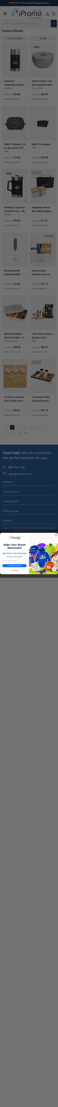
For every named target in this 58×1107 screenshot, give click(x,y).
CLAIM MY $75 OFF (14, 565)
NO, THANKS (14, 570)
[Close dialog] (56, 535)
